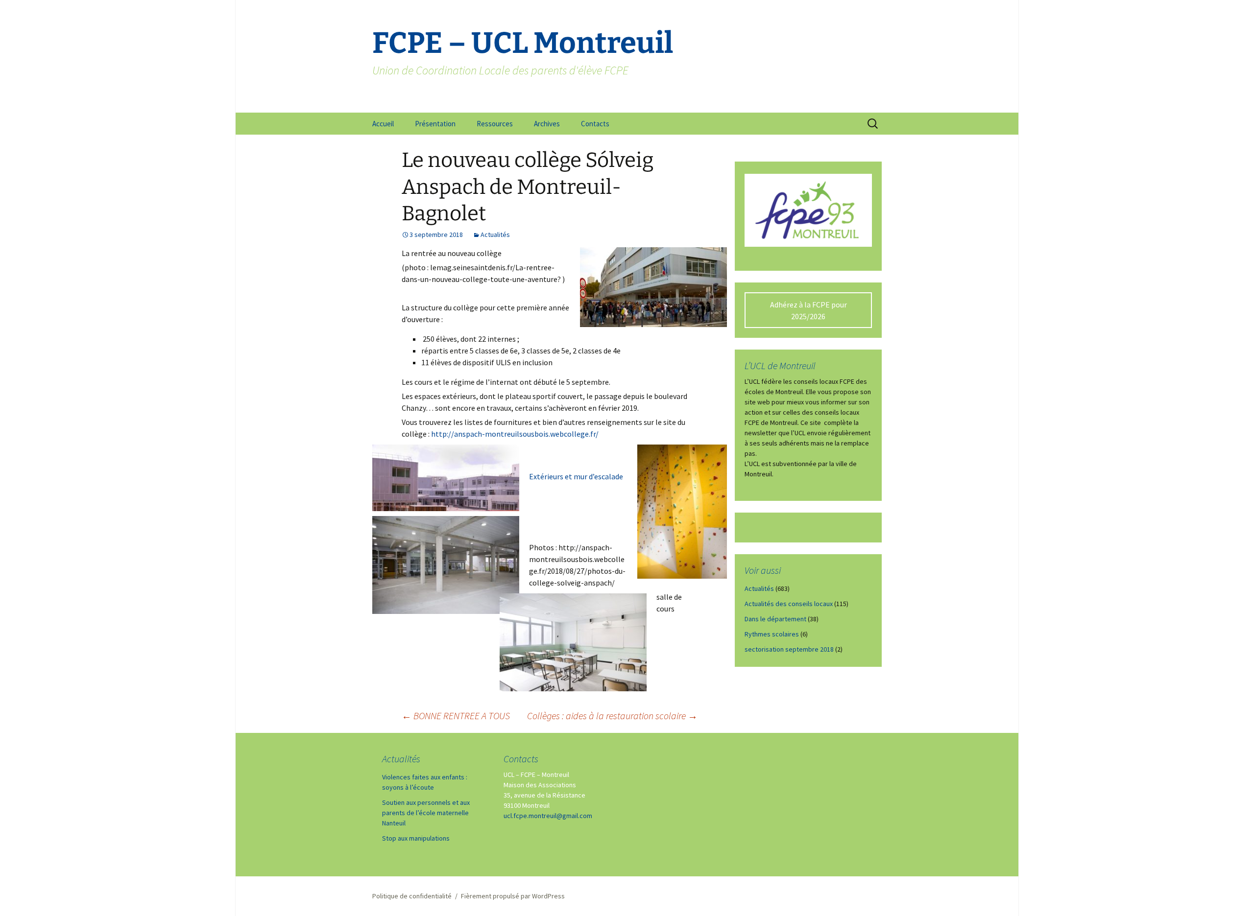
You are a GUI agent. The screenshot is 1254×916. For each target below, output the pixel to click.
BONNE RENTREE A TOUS (456, 715)
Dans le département (775, 618)
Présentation (435, 123)
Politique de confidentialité (412, 896)
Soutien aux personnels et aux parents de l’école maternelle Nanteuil (426, 812)
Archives (547, 123)
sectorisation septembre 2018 (789, 649)
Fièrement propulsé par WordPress (513, 896)
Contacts (595, 123)
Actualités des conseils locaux (789, 603)
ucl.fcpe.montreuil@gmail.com (548, 815)
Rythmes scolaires (772, 634)
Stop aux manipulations (416, 838)
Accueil (383, 123)
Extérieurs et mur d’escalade (576, 476)
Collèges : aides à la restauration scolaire (612, 715)
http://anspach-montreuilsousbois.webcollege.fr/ (515, 434)
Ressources (495, 123)
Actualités (495, 234)
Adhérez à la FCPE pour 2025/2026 (808, 310)
